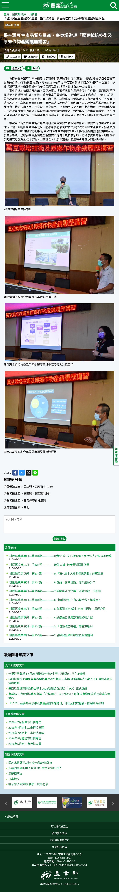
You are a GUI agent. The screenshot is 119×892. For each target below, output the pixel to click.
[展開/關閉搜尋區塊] (113, 5)
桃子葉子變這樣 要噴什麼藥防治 (28, 784)
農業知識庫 (19, 14)
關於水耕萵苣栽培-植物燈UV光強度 (30, 762)
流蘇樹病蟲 (15, 773)
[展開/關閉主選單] (5, 5)
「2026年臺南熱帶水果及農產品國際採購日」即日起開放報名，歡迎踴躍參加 (56, 703)
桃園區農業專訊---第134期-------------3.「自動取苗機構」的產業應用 (51, 626)
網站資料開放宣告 (59, 840)
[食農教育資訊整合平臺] (72, 802)
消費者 (33, 14)
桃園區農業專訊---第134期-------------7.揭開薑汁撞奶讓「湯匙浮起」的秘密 (55, 591)
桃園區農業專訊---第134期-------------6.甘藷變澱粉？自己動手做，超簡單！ (55, 600)
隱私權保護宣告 (59, 826)
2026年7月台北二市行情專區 (26, 727)
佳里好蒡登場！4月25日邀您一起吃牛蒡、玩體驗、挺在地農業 (47, 673)
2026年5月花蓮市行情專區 (24, 738)
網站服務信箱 (59, 847)
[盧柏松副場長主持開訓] (59, 142)
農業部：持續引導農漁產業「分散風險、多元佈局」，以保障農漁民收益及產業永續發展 (59, 696)
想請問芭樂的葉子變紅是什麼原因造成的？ (34, 768)
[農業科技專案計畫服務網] (47, 802)
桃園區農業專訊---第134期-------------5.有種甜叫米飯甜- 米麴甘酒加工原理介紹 (57, 608)
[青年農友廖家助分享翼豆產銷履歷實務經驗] (59, 371)
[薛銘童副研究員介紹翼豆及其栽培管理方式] (59, 216)
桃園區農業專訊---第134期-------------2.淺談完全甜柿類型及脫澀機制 (51, 635)
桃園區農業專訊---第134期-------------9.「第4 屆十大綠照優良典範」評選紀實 (56, 573)
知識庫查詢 (116, 455)
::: (118, 12)
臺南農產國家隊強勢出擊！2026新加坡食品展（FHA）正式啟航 (47, 688)
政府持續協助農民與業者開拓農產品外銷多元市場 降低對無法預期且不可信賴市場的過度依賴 (60, 681)
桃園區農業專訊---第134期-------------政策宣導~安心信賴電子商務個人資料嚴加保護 (60, 556)
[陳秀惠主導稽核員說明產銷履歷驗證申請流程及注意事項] (59, 304)
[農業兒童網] (97, 802)
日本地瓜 (14, 779)
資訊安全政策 (59, 833)
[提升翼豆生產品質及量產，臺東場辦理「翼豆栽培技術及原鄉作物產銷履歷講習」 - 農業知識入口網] (59, 5)
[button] (12, 816)
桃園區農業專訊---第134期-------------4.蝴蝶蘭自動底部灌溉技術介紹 (51, 617)
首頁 (6, 14)
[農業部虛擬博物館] (22, 802)
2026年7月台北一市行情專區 (26, 733)
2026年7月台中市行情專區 (24, 722)
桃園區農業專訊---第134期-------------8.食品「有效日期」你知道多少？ (52, 582)
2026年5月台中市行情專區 (24, 743)
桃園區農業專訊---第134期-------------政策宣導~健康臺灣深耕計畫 (49, 564)
